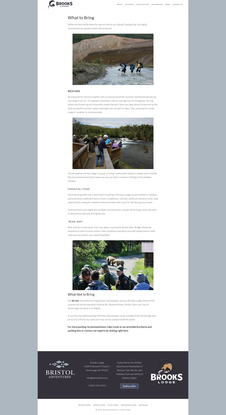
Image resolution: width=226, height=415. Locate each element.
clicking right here (118, 330)
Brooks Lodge (60, 4)
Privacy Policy (124, 410)
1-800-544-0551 (97, 385)
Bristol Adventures (110, 410)
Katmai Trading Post (127, 24)
